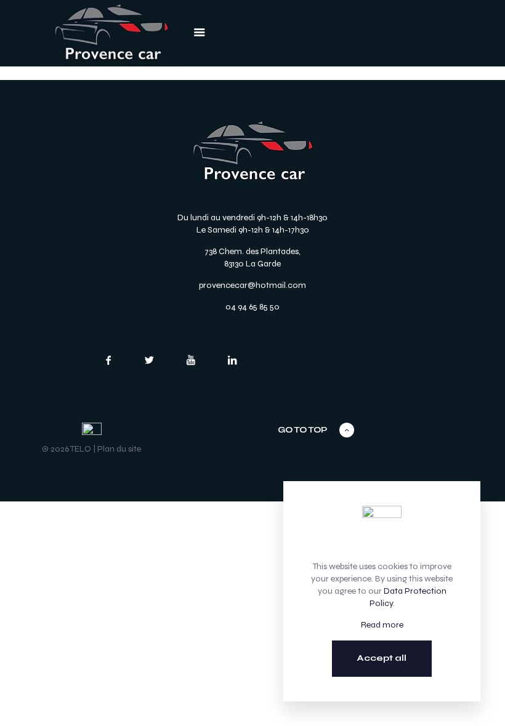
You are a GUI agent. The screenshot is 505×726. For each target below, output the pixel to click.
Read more (382, 625)
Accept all (381, 658)
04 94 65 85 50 (252, 306)
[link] (111, 33)
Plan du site (119, 449)
